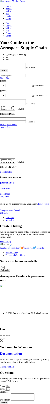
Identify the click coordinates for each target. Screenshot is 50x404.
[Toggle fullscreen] (7, 335)
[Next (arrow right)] (4, 338)
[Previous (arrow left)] (1, 338)
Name (3, 386)
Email (3, 389)
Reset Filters (12, 124)
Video (8, 11)
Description (5, 400)
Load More (5, 194)
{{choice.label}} (39, 85)
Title (2, 392)
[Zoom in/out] (9, 335)
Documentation (11, 353)
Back (9, 127)
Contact (9, 16)
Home (8, 6)
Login (8, 18)
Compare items (7, 210)
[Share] (4, 335)
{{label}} (30, 67)
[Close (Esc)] (1, 335)
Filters (3, 78)
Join (7, 13)
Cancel (17, 210)
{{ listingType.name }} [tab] (16, 54)
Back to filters (6, 172)
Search (9, 8)
